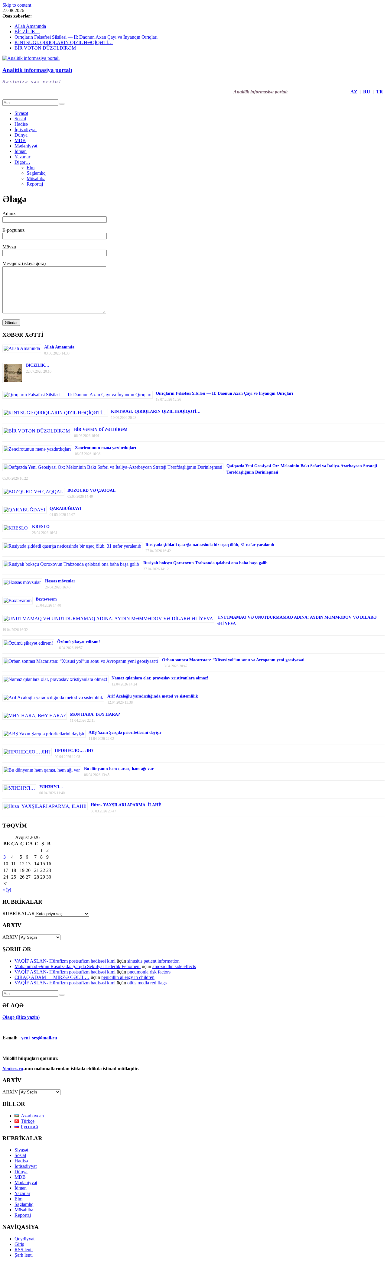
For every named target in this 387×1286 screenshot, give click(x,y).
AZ (353, 91)
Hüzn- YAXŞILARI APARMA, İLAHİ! (126, 805)
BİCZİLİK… (27, 31)
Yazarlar (22, 156)
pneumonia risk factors (149, 971)
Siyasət (21, 113)
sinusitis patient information (153, 961)
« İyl (6, 889)
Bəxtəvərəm (46, 599)
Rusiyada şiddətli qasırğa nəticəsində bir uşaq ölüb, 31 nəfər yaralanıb (209, 545)
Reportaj (35, 183)
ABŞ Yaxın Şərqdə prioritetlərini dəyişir (125, 732)
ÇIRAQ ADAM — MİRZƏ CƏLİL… (52, 977)
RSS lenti (24, 1249)
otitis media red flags (147, 982)
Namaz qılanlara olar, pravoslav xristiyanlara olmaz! (160, 678)
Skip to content (16, 5)
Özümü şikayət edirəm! (78, 642)
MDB (20, 140)
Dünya (21, 135)
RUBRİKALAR (18, 913)
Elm (30, 167)
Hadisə (21, 124)
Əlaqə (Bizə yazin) (21, 1017)
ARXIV (10, 937)
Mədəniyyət (26, 145)
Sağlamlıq (36, 173)
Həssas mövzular (60, 581)
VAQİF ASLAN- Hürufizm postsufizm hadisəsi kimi (65, 961)
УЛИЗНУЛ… (51, 787)
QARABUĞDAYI (65, 508)
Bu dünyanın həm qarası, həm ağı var (119, 768)
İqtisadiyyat (26, 129)
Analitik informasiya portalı (37, 70)
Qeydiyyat (24, 1238)
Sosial (20, 118)
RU (366, 91)
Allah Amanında (30, 26)
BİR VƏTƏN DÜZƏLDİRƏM (45, 47)
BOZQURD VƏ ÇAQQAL (91, 490)
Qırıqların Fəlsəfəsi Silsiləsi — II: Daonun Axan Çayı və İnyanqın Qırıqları (86, 37)
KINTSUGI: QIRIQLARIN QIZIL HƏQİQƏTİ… (64, 42)
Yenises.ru (12, 1068)
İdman (21, 151)
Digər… (22, 162)
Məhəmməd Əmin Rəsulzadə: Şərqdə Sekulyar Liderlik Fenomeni (78, 966)
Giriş (19, 1244)
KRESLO (41, 526)
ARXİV (10, 1091)
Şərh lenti (24, 1255)
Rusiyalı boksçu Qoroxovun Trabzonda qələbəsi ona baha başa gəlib (205, 563)
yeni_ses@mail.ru (39, 1037)
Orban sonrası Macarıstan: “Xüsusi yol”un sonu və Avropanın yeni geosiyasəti (233, 660)
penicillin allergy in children (127, 977)
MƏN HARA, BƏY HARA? (95, 714)
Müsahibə (36, 178)
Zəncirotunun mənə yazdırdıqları (105, 447)
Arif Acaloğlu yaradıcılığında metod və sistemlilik (152, 696)
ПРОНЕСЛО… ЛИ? (74, 750)
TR (379, 91)
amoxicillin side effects (174, 966)
